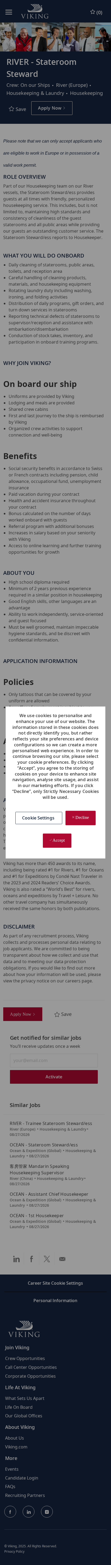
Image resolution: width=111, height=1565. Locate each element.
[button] (38, 818)
